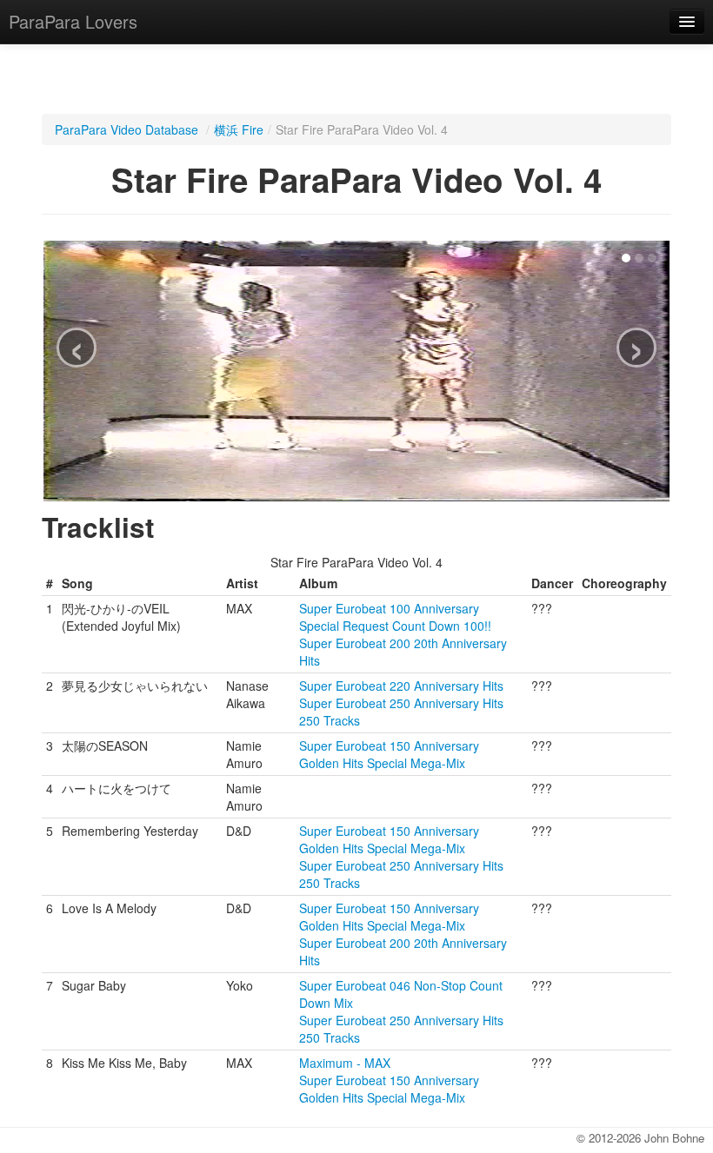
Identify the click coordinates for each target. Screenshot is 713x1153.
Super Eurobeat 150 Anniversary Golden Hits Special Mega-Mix (389, 754)
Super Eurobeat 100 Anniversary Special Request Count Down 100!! (395, 617)
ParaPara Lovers (73, 21)
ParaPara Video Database (126, 129)
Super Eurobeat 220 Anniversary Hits (401, 685)
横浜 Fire (238, 129)
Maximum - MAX (344, 1062)
